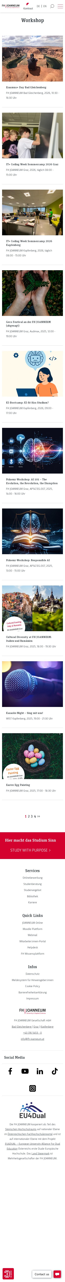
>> (38, 816)
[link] (32, 877)
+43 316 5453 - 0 (32, 1033)
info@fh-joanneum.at (32, 1039)
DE (38, 6)
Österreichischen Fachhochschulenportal (30, 1134)
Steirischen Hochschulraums (20, 1129)
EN (44, 6)
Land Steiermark (40, 1153)
